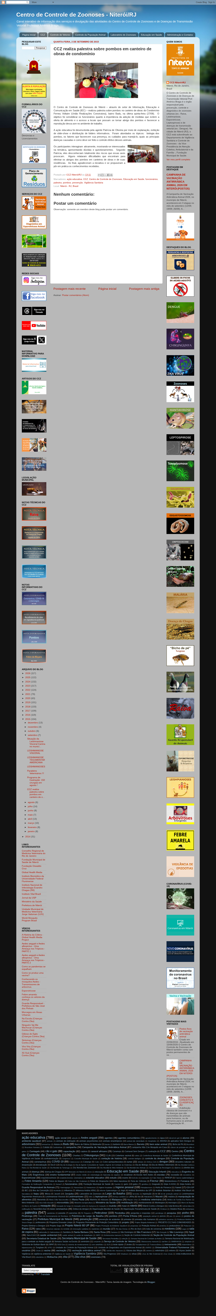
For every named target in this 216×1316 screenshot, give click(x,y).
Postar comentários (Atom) (75, 295)
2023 (28, 686)
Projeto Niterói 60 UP (77, 1225)
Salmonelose (55, 1232)
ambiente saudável (31, 1141)
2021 (28, 694)
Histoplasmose (146, 1187)
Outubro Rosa (176, 1209)
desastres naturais (183, 1162)
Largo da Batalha (115, 1193)
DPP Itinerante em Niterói (74, 1172)
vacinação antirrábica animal (86, 1250)
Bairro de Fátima (82, 1144)
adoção (75, 1138)
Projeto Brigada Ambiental (144, 1222)
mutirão (113, 1206)
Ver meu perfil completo (178, 159)
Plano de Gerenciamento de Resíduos (53, 1216)
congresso (66, 1159)
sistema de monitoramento (78, 1244)
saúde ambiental (48, 1235)
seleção (125, 1238)
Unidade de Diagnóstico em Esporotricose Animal (120, 1247)
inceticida (57, 1190)
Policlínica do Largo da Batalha (88, 1216)
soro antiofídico (97, 1244)
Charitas (76, 1155)
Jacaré (57, 1194)
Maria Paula (78, 1199)
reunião (106, 1229)
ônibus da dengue (81, 1209)
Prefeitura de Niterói (32, 905)
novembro (33, 727)
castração (152, 1151)
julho (30, 806)
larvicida (136, 1194)
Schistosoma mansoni (112, 1235)
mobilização (127, 1202)
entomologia (95, 1175)
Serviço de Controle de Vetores (120, 1241)
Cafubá (46, 1147)
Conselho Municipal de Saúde (86, 1159)
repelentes (95, 1229)
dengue (163, 1161)
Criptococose (74, 1162)
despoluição (27, 1165)
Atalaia (57, 1144)
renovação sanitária (80, 1229)
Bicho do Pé (178, 1144)
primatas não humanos (145, 1219)
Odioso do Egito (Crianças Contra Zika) (33, 1035)
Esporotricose (29, 991)
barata (107, 1144)
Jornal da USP (29, 898)
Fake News (156, 1178)
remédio (66, 1229)
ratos (38, 1229)
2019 (28, 702)
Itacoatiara (26, 1194)
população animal (149, 1216)
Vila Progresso (109, 1254)
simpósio (188, 1241)
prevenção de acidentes (109, 1219)
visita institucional (183, 1254)
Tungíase (40, 1247)
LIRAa (131, 1197)
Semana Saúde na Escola (66, 1241)
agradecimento (151, 1138)
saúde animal (67, 1235)
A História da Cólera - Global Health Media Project (32, 937)
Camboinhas (57, 1147)
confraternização (51, 1158)
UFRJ (50, 1248)
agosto (31, 802)
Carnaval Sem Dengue (135, 1151)
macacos (148, 1197)
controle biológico (134, 1159)
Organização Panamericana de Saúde (140, 1209)
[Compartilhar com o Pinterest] (111, 175)
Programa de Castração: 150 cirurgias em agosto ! (36, 781)
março (31, 823)
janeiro (31, 831)
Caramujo (117, 1151)
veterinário (159, 1250)
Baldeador (97, 1144)
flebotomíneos (171, 1181)
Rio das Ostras (122, 1229)
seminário (85, 1241)
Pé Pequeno (86, 1213)
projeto (125, 1222)
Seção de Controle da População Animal (173, 1235)
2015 (28, 719)
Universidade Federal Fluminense (172, 1247)
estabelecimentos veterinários (71, 1178)
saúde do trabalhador (84, 1235)
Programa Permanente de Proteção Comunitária (97, 1222)
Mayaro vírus (132, 1200)
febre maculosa (120, 1181)
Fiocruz (154, 1180)
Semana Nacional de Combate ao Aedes (146, 1238)
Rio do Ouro (136, 1229)
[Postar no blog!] (102, 175)
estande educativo (95, 1178)
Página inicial (28, 35)
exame (125, 1178)
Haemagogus (65, 1187)
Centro (175, 1151)
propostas (134, 1226)
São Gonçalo (161, 1232)
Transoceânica (155, 1244)
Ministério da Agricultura (83, 1203)
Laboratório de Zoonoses (123, 35)
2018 (28, 707)
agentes (109, 1138)
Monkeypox (160, 1203)
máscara (104, 1200)
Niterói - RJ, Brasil (69, 186)
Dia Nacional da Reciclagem (160, 1168)
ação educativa (74, 179)
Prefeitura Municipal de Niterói (55, 1219)
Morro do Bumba (187, 1203)
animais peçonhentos (88, 1141)
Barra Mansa (129, 1144)
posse (178, 1216)
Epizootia (106, 1175)
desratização (41, 1165)
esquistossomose (48, 1178)
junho (31, 810)
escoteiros (187, 1175)
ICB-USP (190, 1187)
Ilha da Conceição (41, 1190)
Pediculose (100, 1212)
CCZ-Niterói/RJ (178, 82)
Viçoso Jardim (185, 1250)
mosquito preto (79, 1206)
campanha (71, 1147)
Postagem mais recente (69, 288)
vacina (47, 1250)
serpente (97, 1241)
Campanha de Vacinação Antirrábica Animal (104, 1147)
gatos (135, 1184)
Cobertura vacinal (123, 1155)
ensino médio (81, 1175)
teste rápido (118, 1244)
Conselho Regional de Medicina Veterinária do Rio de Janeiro (33, 853)
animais (50, 1141)
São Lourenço (177, 1232)
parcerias (73, 1213)
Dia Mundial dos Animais (136, 1168)
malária (171, 1197)
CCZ (42, 35)
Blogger (151, 1282)
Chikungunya (91, 1155)
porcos (163, 1216)
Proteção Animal (149, 1226)
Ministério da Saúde (32, 901)
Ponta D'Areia (130, 1216)
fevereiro (32, 827)
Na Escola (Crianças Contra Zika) (32, 1019)
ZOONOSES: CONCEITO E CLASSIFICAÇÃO (186, 1101)
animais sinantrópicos (112, 1141)
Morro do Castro (31, 1206)
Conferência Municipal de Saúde (155, 1155)
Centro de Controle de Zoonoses (105, 179)
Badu (66, 1144)
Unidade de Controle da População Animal (74, 1247)
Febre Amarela (33, 1180)
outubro (32, 731)
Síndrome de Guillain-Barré (33, 1244)
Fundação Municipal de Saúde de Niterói (33, 861)
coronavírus (40, 1162)
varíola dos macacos (114, 1251)
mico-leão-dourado (46, 1203)
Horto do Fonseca (163, 1187)
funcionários (151, 179)
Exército (135, 1178)
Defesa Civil (151, 1162)
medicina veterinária (151, 1199)
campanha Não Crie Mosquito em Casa (149, 1147)
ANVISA (163, 1141)
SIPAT (51, 1244)
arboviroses (28, 1144)
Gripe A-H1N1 (170, 1184)
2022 (28, 690)
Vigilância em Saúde (63, 1254)
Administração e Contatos (180, 35)
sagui (184, 1229)
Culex (97, 1162)
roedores (170, 1228)
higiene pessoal (124, 1187)
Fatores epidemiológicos (185, 1178)
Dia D (53, 1165)
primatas (127, 1219)
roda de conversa (153, 1229)
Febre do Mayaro (56, 1181)
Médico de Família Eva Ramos (179, 1200)
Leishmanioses (75, 1196)
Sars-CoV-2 (32, 1235)
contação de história (111, 1158)
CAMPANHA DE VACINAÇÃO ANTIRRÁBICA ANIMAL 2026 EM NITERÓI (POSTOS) (178, 181)
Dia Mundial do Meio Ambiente (111, 1168)
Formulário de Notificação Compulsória (37, 1184)
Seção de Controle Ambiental (137, 1235)
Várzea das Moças (134, 1250)
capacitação (69, 1151)
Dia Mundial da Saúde (38, 1168)
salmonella (43, 1232)
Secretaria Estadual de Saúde (41, 1238)
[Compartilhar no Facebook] (108, 175)
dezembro (33, 722)
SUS (108, 1244)
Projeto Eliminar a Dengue (33, 1226)
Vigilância (26, 1254)
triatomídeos (186, 1244)
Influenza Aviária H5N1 (86, 1190)
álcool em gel (174, 1138)
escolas (161, 1175)
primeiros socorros (166, 1219)
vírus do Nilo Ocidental (151, 1254)
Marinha (93, 1200)
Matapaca (117, 1199)
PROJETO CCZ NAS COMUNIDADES (174, 1222)
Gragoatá (156, 1184)
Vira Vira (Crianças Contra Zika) (31, 1047)
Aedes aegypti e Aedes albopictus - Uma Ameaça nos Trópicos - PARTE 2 (33, 959)
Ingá (123, 1190)
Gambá (117, 1184)
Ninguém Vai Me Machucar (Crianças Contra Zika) (32, 1027)
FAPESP (168, 1178)
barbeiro (116, 1144)
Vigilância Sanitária (93, 182)
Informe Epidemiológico (108, 1190)
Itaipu (36, 1194)
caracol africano (99, 1151)
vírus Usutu (168, 1254)
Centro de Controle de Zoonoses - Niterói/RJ (76, 14)
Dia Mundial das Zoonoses (84, 1168)
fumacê (59, 1184)
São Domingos (126, 1232)
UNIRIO (148, 1248)
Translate (45, 1274)
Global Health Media (32, 872)
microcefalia (63, 1202)
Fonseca (185, 1181)
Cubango (87, 1162)
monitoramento (145, 1203)
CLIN (108, 1155)
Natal (124, 1206)
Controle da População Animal (90, 35)
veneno (149, 1251)
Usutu (38, 1251)
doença (35, 1172)
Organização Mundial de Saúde (106, 1209)
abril (30, 819)
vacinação (61, 1250)
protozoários (174, 1226)
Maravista (41, 1200)
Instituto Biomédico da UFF (140, 1190)
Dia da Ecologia (66, 1165)
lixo (139, 1197)
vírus (134, 1254)
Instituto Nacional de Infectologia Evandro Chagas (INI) (32, 887)
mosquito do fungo (64, 1206)
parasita (61, 1213)
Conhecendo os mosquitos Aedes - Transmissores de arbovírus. (31, 983)
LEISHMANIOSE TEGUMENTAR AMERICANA (36, 760)
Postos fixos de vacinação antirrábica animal (186, 1033)
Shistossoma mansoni (149, 1241)
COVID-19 (58, 1161)
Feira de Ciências (138, 1181)
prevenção (77, 182)
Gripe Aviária (185, 1184)
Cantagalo (35, 1151)
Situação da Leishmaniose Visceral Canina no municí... (36, 743)
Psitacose (187, 1226)
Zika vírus (79, 1256)
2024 (28, 682)
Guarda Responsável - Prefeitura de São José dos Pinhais (33, 1006)
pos (171, 1216)
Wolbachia (52, 1257)
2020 (28, 698)
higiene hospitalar (105, 1187)
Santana (114, 1232)
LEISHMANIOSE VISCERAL (35, 751)
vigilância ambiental (42, 1254)
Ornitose (163, 1209)
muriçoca (92, 1206)
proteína (163, 1226)
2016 (28, 715)
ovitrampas (190, 1209)
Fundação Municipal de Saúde (97, 1184)
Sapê (191, 1232)
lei (156, 1194)
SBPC (98, 1235)
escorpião (175, 1175)
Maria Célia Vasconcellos (59, 1200)
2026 (28, 673)
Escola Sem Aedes (144, 1175)
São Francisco (144, 1232)
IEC (26, 1190)
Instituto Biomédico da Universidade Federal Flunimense (33, 878)
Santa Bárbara (81, 1232)
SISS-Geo (61, 1244)
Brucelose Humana (32, 1147)
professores (41, 1222)
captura (84, 1151)
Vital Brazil (26, 1257)
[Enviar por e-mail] (99, 175)
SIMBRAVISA (176, 1241)
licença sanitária (119, 1197)
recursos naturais (53, 1229)
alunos (186, 1138)
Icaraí (178, 1187)
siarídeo (165, 1241)
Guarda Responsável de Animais (38, 1187)
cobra (137, 1155)
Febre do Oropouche (99, 1181)
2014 (28, 836)
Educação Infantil (157, 1172)
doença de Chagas (53, 1172)
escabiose (128, 1175)
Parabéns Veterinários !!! (35, 772)
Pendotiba (120, 1213)
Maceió (159, 1196)
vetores (172, 1250)
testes (129, 1244)
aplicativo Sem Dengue (181, 1141)
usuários (26, 1250)
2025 (28, 677)
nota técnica (173, 1206)
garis (126, 1184)
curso (129, 1162)
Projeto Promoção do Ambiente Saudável (111, 1226)
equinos (117, 1175)
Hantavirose (91, 1187)
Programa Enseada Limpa (60, 1222)
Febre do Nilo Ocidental (77, 1181)
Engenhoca (38, 1175)
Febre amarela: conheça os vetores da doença (33, 997)
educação (99, 1172)
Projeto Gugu (55, 1226)
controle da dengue (155, 1158)
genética (145, 1184)
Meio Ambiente (28, 1203)
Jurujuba (69, 1194)
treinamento (171, 1244)
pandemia (51, 1213)
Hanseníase (78, 1187)
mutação (102, 1206)
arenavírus (46, 1144)
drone (89, 1172)
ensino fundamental (60, 1175)
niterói (133, 1205)
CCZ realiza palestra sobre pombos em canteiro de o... (36, 793)
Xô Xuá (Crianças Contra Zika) (30, 1054)
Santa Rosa (100, 1232)
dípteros (177, 1168)
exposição (145, 1178)
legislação (147, 1194)
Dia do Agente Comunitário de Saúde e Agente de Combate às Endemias (104, 1165)
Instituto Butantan (163, 1190)
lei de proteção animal (169, 1194)
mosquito (45, 1205)
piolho (185, 1212)
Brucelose (190, 1144)
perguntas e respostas (140, 1213)
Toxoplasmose (141, 1244)
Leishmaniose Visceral (55, 1197)
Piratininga (27, 1216)
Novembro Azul (39, 1209)
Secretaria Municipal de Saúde (79, 1238)
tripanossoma (27, 1248)
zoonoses (96, 1257)
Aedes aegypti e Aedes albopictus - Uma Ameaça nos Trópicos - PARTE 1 (33, 947)
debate (140, 1162)
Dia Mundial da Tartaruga (60, 1168)
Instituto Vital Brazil (31, 894)
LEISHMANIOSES (36, 766)
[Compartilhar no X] (105, 175)
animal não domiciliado (136, 1141)
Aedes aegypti (89, 1137)
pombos (67, 182)
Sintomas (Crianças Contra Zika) (31, 1041)
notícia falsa (186, 1206)
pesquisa (171, 1213)
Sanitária (67, 1232)
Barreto (140, 1144)
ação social (60, 1138)
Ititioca (47, 1194)
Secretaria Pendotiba (110, 1238)
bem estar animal (158, 1144)
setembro (33, 735)
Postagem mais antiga (144, 288)
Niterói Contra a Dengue (153, 1206)
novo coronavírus (58, 1209)
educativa (175, 1172)
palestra (58, 182)
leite (90, 1197)
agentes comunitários (129, 1138)
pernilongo (159, 1213)
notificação (26, 1209)
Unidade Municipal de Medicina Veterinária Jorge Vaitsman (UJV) (33, 911)
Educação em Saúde (151, 35)
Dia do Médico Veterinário (163, 1165)
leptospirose (101, 1196)
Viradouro (124, 1254)
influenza (68, 1190)
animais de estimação (66, 1141)
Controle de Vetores (60, 35)
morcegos (172, 1203)
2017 (28, 711)
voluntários (39, 1257)
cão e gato (51, 1151)
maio (30, 815)
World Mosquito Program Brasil (29, 919)
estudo (113, 1178)
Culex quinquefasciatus (113, 1162)
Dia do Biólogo (141, 1165)
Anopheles (152, 1141)
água (162, 1138)
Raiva (25, 1228)
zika (65, 1256)
